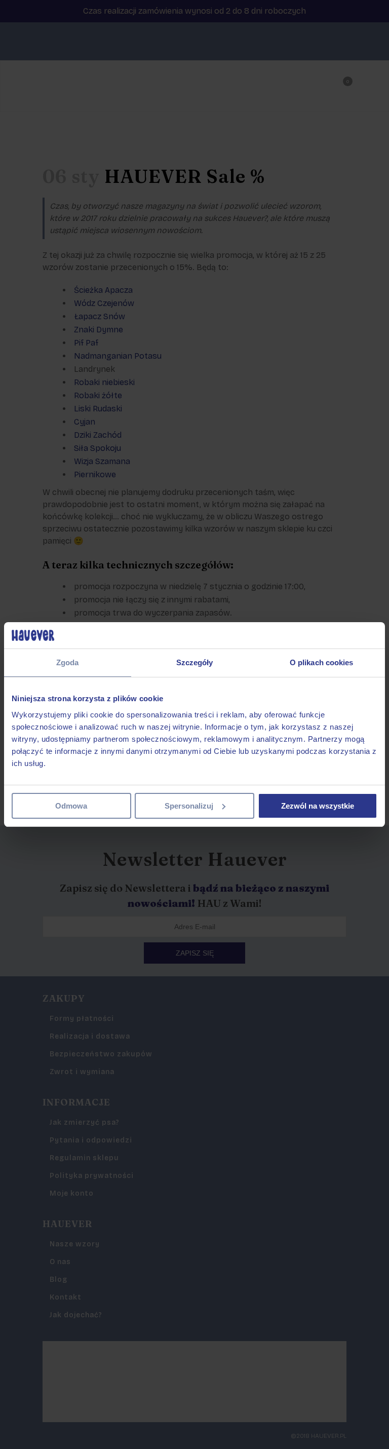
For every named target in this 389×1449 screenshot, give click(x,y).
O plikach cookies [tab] (322, 662)
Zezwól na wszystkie (317, 806)
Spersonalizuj (189, 806)
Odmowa (71, 806)
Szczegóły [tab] (194, 662)
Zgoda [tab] (67, 662)
